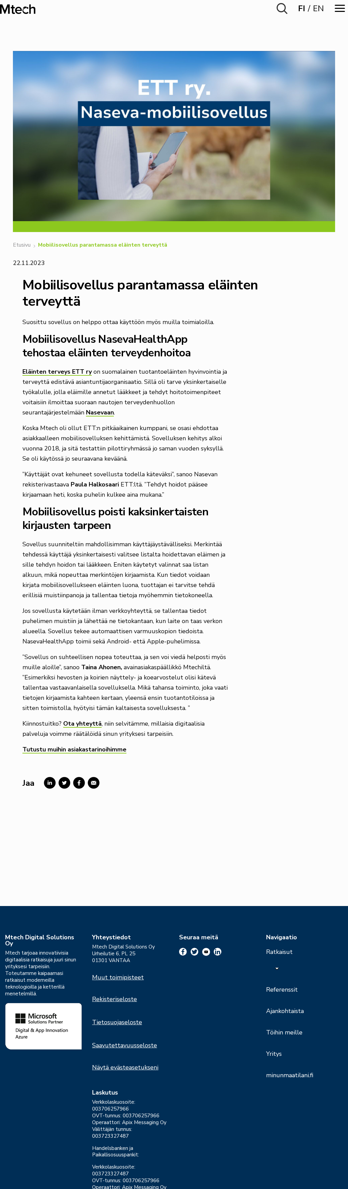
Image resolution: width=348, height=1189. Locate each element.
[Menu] (340, 8)
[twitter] (194, 952)
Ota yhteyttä (82, 724)
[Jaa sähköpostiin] (92, 783)
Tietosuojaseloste (117, 1022)
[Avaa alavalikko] (277, 968)
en (318, 8)
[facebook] (183, 952)
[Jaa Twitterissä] (63, 783)
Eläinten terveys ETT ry (57, 372)
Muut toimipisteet (118, 977)
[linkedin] (218, 952)
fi (301, 8)
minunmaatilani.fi (289, 1075)
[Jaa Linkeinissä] (48, 783)
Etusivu (22, 245)
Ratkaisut (279, 952)
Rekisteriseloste (114, 999)
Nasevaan (100, 412)
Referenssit (282, 990)
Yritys (274, 1054)
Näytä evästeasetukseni (125, 1067)
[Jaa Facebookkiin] (77, 783)
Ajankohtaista (285, 1011)
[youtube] (206, 952)
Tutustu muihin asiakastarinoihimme (74, 749)
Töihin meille (284, 1032)
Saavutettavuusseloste (124, 1045)
